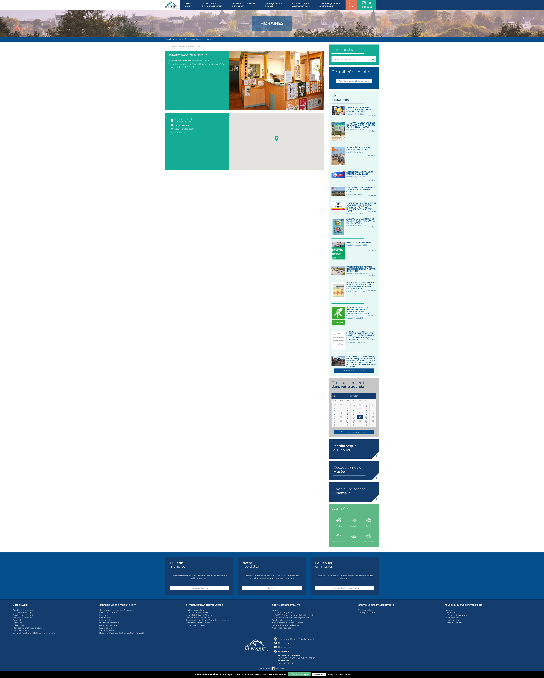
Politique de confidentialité (339, 674)
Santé (275, 610)
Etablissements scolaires (198, 622)
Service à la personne (282, 620)
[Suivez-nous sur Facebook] (369, 3)
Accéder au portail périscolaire (354, 81)
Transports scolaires (195, 625)
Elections (17, 622)
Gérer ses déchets (108, 625)
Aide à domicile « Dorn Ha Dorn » (288, 622)
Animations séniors (281, 628)
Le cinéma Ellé (452, 617)
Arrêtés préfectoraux (23, 610)
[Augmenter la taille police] (371, 7)
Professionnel (368, 542)
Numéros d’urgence (282, 612)
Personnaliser (319, 674)
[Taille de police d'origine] (368, 7)
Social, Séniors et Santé (286, 605)
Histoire (448, 610)
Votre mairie (20, 605)
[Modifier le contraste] (361, 7)
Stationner (104, 615)
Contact (281, 668)
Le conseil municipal (23, 612)
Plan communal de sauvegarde (28, 628)
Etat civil (17, 620)
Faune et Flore (106, 630)
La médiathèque (453, 620)
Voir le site (180, 132)
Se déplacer (105, 617)
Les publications (21, 630)
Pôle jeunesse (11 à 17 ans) (198, 617)
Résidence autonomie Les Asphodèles (290, 617)
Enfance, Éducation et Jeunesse (204, 605)
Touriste (339, 526)
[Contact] (364, 2)
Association (354, 526)
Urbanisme (18, 625)
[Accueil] (172, 5)
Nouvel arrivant (338, 542)
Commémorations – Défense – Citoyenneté (34, 633)
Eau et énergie (106, 628)
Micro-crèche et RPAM (197, 612)
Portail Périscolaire (195, 610)
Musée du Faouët (453, 622)
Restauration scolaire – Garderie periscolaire (207, 620)
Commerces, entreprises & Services (116, 610)
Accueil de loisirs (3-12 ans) (199, 615)
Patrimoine (450, 612)
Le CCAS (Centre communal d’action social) (293, 615)
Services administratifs (190, 46)
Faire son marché (108, 612)
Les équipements (366, 612)
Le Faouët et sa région (456, 615)
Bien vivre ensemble (109, 622)
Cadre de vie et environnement (117, 605)
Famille (354, 542)
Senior (368, 526)
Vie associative (365, 610)
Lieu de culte (105, 620)
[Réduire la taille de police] (365, 7)
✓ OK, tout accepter (299, 674)
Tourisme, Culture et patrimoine (463, 605)
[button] (277, 138)
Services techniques (22, 617)
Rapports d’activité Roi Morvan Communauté (121, 633)
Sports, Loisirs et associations (376, 605)
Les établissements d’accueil (286, 625)
